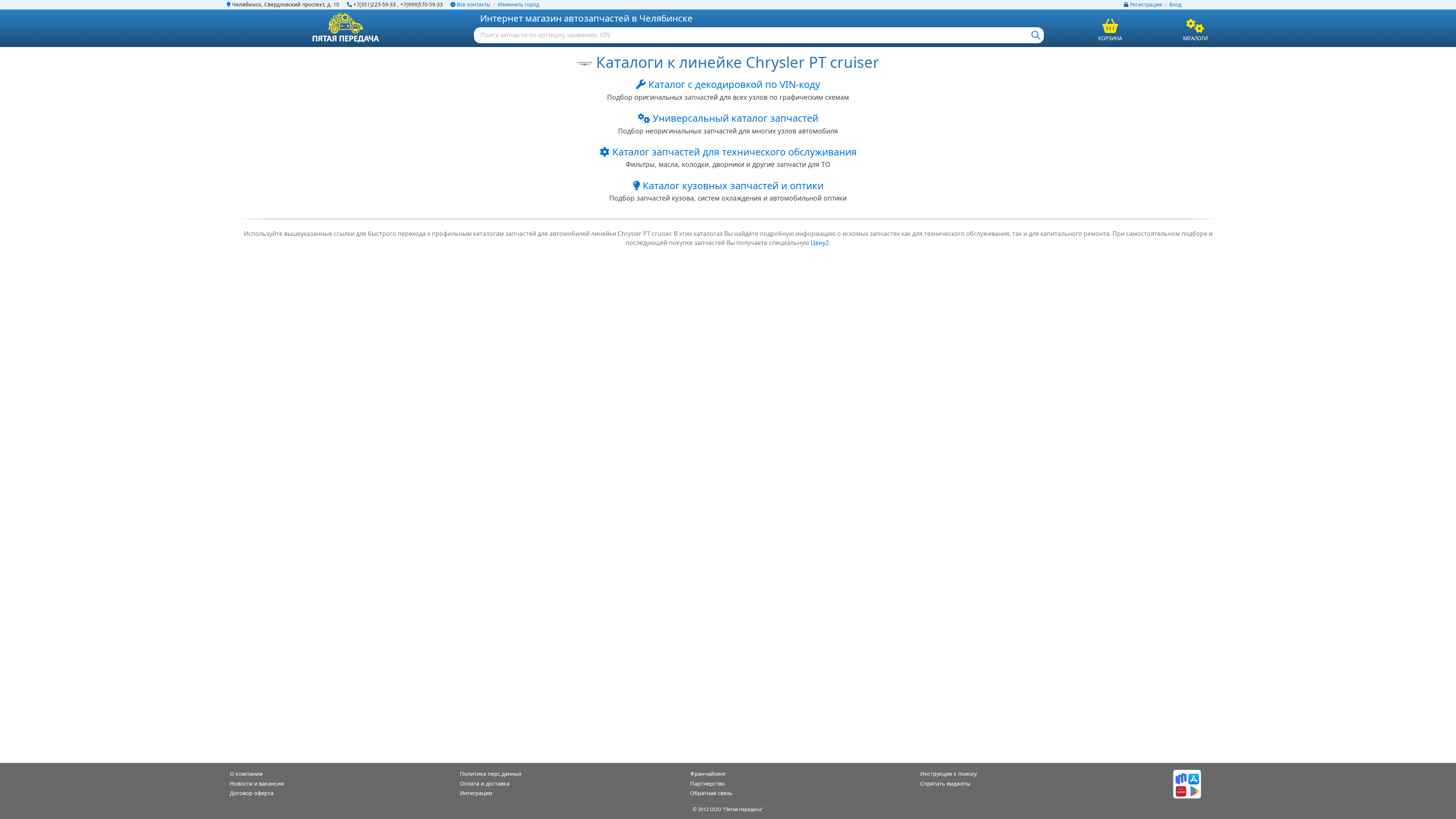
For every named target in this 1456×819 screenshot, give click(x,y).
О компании (246, 773)
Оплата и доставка (485, 783)
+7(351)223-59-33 (374, 4)
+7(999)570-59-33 (421, 4)
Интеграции (476, 793)
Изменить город (518, 4)
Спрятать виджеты (945, 783)
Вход (1175, 4)
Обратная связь (711, 793)
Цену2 (820, 242)
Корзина (1110, 38)
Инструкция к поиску (948, 773)
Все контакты (472, 4)
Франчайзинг (708, 773)
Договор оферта (251, 793)
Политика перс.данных (491, 773)
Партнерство (707, 783)
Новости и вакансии (257, 783)
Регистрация (1146, 4)
